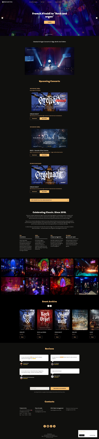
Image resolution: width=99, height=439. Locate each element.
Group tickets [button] (58, 2)
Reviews (49, 2)
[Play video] (49, 61)
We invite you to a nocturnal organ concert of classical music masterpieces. (46, 115)
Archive (42, 2)
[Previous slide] (2, 18)
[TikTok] (51, 426)
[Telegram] (54, 426)
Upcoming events (33, 2)
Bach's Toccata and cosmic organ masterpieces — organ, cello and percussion (46, 152)
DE (96, 2)
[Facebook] (44, 426)
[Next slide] (96, 18)
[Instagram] (48, 426)
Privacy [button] (61, 392)
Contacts (67, 2)
